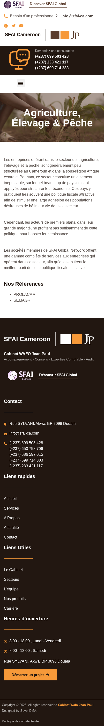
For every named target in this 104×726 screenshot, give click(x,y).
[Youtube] (21, 26)
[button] (21, 83)
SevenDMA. (28, 710)
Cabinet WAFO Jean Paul (27, 354)
